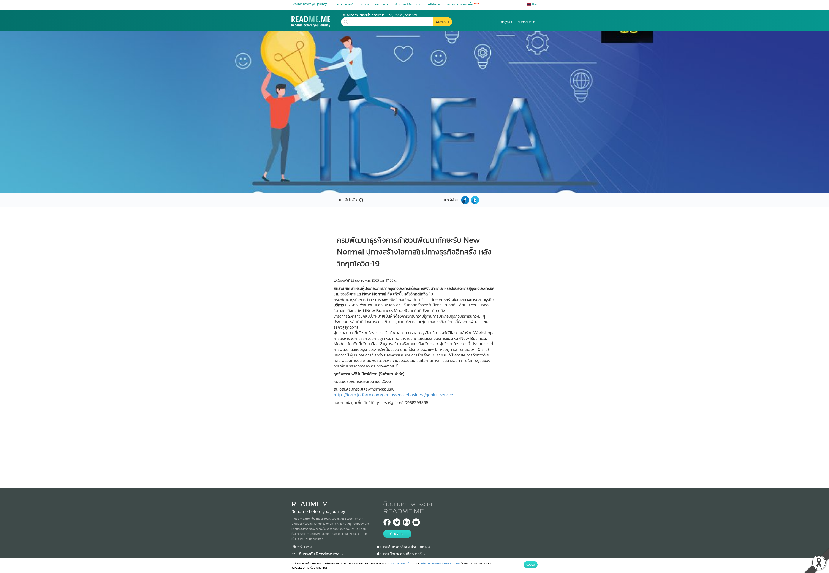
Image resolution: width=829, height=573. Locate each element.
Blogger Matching (408, 4)
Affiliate (434, 4)
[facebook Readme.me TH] (387, 523)
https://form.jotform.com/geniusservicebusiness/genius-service (393, 395)
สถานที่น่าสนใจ (345, 4)
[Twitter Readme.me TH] (396, 523)
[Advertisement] (414, 441)
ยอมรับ (530, 565)
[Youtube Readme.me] (416, 523)
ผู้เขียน (365, 4)
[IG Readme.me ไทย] (406, 523)
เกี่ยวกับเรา (300, 547)
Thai (534, 4)
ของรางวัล (381, 4)
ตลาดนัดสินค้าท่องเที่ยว (462, 4)
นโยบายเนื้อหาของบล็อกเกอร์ (399, 554)
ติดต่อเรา (397, 533)
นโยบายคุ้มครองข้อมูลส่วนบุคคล (402, 547)
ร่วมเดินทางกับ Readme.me (316, 554)
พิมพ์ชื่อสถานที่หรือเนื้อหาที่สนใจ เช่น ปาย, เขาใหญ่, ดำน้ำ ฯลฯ (380, 15)
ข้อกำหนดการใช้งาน (403, 563)
